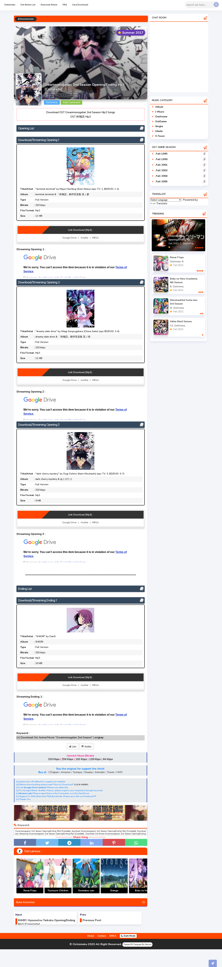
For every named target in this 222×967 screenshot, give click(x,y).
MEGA (95, 237)
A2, (172, 325)
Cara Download (80, 4)
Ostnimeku (9, 4)
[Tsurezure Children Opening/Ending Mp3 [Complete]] (58, 875)
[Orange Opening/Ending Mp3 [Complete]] (114, 875)
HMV (120, 772)
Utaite (159, 131)
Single (159, 126)
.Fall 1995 (161, 153)
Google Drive (69, 237)
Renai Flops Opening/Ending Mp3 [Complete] (29, 893)
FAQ (65, 4)
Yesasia (88, 772)
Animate (100, 772)
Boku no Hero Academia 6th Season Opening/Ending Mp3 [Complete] (142, 893)
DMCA (112, 935)
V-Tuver (160, 136)
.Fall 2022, (173, 243)
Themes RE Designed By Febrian (137, 944)
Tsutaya (77, 772)
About (90, 935)
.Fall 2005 (161, 181)
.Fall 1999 (161, 159)
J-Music (159, 111)
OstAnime (161, 116)
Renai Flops (177, 257)
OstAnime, (188, 243)
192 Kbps (81, 759)
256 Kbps (67, 759)
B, (171, 286)
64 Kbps (108, 759)
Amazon (66, 772)
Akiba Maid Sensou (181, 321)
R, (183, 261)
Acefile (84, 237)
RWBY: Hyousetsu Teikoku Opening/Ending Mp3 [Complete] (46, 922)
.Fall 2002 (161, 170)
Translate (161, 203)
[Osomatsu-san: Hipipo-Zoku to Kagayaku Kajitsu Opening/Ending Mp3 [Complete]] (86, 875)
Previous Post (92, 920)
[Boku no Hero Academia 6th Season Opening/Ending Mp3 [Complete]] (142, 875)
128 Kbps (95, 759)
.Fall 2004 (161, 176)
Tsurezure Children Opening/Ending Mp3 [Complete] (58, 893)
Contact (101, 935)
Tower (110, 772)
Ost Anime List (27, 4)
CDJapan (53, 772)
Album (159, 107)
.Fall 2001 (161, 164)
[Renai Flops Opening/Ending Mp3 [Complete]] (29, 875)
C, (181, 243)
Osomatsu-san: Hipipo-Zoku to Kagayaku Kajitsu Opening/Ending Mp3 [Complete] (86, 893)
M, (171, 308)
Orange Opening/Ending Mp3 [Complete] (114, 893)
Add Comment (71, 102)
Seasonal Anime (49, 4)
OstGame (161, 121)
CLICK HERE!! (81, 784)
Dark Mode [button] (129, 935)
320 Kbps (54, 759)
